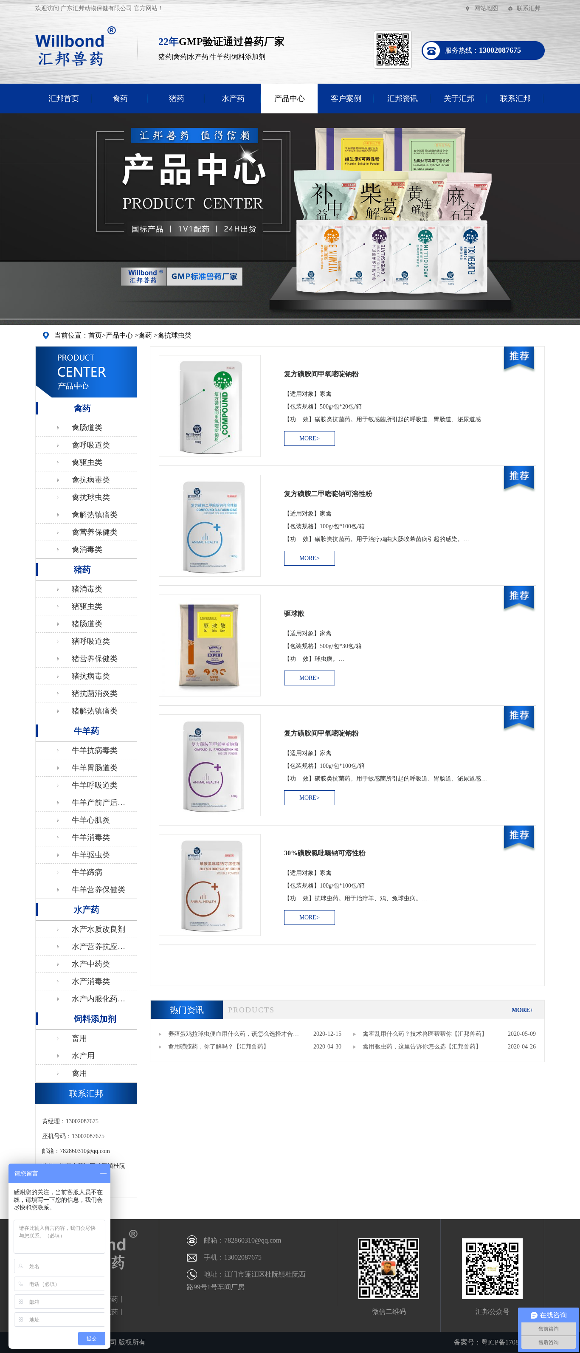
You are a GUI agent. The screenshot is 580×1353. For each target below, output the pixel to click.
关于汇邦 (459, 98)
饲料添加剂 (95, 1018)
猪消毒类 (87, 589)
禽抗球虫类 (174, 335)
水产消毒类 (91, 981)
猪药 (176, 98)
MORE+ (522, 1010)
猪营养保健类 (95, 658)
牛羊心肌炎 (91, 820)
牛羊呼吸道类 (95, 785)
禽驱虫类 (87, 462)
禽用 (79, 1073)
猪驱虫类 (87, 606)
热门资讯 (187, 1010)
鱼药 (111, 1312)
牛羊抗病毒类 (95, 750)
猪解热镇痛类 (95, 711)
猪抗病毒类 (91, 676)
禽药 (120, 98)
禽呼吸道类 (91, 445)
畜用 (79, 1038)
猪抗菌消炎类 (95, 693)
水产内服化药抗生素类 (98, 1001)
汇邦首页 (63, 98)
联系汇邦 (529, 8)
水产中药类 (91, 964)
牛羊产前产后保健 (98, 804)
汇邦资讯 (402, 98)
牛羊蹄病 (87, 872)
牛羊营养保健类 (98, 889)
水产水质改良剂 (98, 929)
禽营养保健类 (95, 532)
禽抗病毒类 (91, 480)
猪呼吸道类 (91, 641)
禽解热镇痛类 (95, 514)
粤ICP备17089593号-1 (513, 1342)
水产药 (233, 98)
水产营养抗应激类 (98, 948)
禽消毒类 (87, 549)
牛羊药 (86, 731)
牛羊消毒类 (91, 837)
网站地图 (486, 8)
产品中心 (289, 98)
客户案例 (346, 98)
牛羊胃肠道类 (95, 768)
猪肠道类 (87, 624)
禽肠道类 (87, 427)
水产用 (83, 1055)
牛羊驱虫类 (91, 855)
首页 (95, 335)
